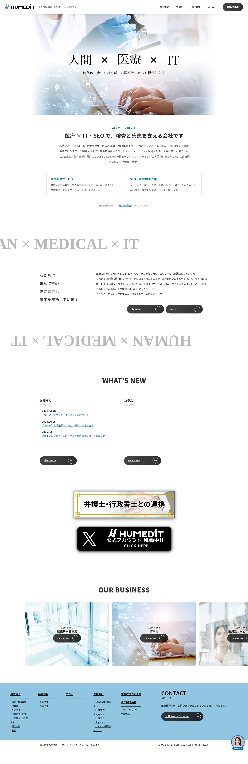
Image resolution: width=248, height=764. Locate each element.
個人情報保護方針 (48, 745)
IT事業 (15, 706)
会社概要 (164, 7)
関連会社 (98, 694)
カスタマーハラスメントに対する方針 (80, 745)
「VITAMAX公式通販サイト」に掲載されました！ (68, 425)
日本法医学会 (125, 205)
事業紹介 (180, 7)
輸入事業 (16, 726)
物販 (14, 730)
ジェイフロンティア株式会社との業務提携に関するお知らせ (73, 435)
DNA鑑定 (16, 710)
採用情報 (196, 7)
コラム (211, 7)
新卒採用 (44, 702)
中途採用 (44, 706)
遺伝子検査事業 (19, 702)
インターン (45, 710)
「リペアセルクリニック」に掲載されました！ (66, 415)
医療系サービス (19, 714)
